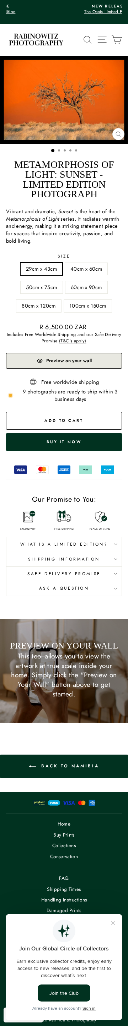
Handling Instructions (64, 899)
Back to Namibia (69, 766)
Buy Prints (64, 834)
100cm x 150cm (87, 306)
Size (64, 256)
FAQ (64, 878)
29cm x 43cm (41, 269)
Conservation (64, 856)
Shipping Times (64, 889)
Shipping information (64, 559)
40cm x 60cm (86, 269)
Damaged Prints (64, 910)
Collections (64, 845)
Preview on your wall (69, 360)
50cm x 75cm (41, 287)
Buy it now (64, 442)
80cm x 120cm (38, 306)
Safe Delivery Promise (63, 573)
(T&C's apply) (72, 341)
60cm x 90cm (86, 287)
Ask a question (64, 588)
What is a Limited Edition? (64, 544)
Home (64, 823)
